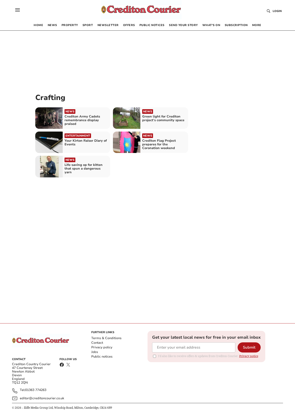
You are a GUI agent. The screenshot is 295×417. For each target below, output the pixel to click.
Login (277, 11)
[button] (17, 9)
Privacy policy (101, 347)
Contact (97, 343)
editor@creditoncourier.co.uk (42, 398)
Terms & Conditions (106, 338)
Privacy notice (248, 356)
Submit (249, 347)
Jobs (94, 352)
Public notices (101, 356)
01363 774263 (35, 390)
